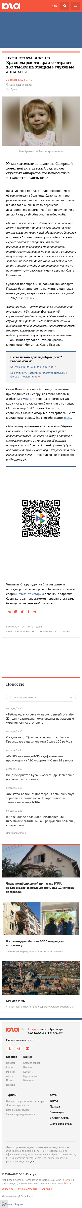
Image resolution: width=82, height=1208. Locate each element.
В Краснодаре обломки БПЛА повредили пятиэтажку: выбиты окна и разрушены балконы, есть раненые (40, 821)
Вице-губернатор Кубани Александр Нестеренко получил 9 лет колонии (40, 777)
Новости (15, 684)
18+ (54, 6)
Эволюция (57, 1112)
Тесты (54, 1101)
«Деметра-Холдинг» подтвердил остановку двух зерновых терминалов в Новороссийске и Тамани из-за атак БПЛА (40, 798)
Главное (11, 1057)
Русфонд (64, 631)
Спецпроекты (59, 1118)
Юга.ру (32, 1029)
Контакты (46, 1189)
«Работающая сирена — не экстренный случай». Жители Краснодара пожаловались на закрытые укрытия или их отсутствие (40, 718)
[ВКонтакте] (9, 1048)
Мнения (10, 1071)
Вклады (27, 1067)
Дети (39, 627)
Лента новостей (15, 833)
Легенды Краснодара (18, 1105)
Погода (10, 1080)
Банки (27, 1057)
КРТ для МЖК (15, 1001)
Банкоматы (29, 1080)
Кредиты (28, 1071)
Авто (53, 1095)
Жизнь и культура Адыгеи (20, 1114)
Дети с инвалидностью (20, 631)
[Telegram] (18, 1048)
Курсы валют (30, 1076)
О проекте (8, 1189)
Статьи (9, 1067)
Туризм (11, 1095)
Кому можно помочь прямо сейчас (31, 367)
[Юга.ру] (11, 6)
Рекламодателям (27, 1189)
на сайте (31, 399)
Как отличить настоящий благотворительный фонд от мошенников (38, 374)
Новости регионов (23, 697)
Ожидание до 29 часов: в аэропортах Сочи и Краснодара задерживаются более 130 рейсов (39, 739)
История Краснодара (17, 1110)
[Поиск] (64, 6)
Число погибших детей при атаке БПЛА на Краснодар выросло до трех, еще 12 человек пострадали (40, 887)
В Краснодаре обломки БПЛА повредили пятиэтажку (35, 943)
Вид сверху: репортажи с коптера (25, 1101)
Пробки (10, 1084)
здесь (67, 418)
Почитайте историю (30, 594)
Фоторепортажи (62, 1124)
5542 (30, 408)
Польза (55, 1106)
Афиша (10, 1076)
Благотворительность (19, 627)
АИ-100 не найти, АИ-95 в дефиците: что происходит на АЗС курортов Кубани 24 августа (39, 758)
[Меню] (75, 6)
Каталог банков (31, 1063)
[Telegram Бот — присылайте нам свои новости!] (27, 1048)
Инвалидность (47, 631)
